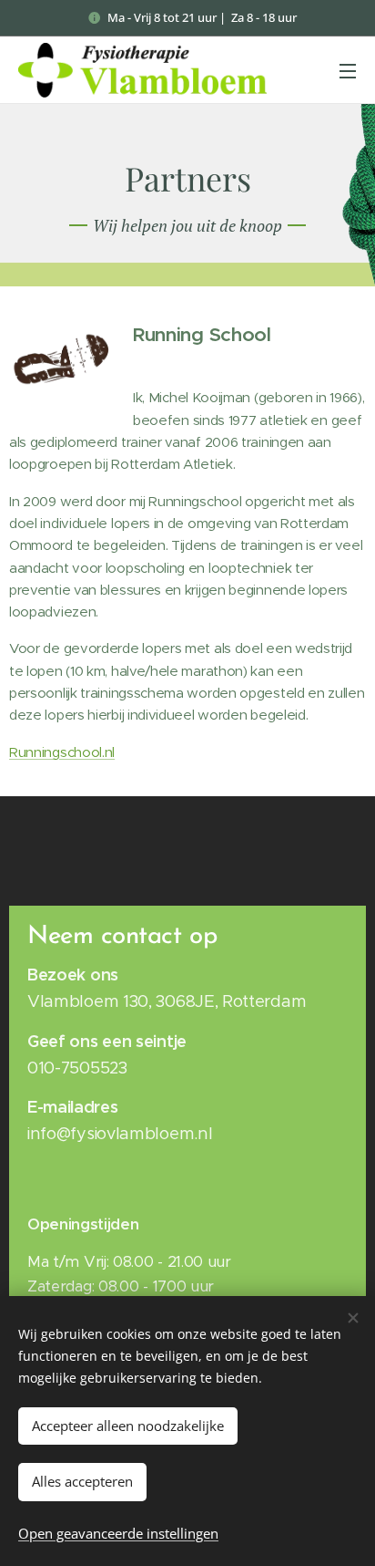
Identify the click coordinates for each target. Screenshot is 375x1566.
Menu (347, 70)
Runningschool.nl (62, 752)
